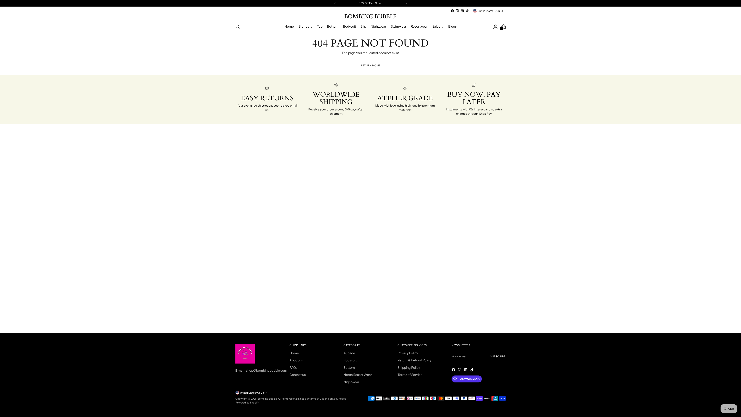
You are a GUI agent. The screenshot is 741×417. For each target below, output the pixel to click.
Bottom (349, 368)
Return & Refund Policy (414, 360)
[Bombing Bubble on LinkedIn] (462, 11)
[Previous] (335, 3)
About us (296, 360)
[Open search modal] (237, 27)
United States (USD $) (490, 10)
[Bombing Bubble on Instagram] (457, 11)
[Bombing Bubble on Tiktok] (467, 11)
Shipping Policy (409, 368)
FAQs (293, 368)
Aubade (349, 353)
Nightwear (351, 382)
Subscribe (498, 356)
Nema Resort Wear (357, 375)
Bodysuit (350, 360)
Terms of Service (410, 375)
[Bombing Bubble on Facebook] (452, 11)
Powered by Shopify (247, 402)
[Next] (406, 3)
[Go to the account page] (495, 27)
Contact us (297, 375)
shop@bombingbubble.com (266, 370)
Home (294, 353)
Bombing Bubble (267, 398)
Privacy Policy (408, 353)
